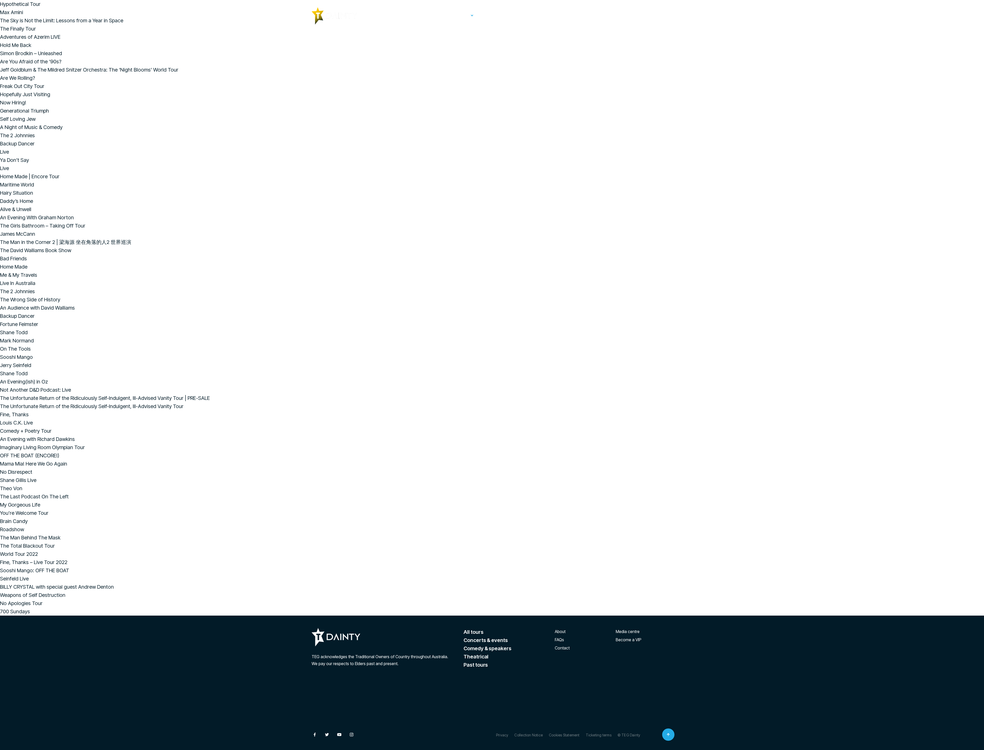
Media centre (628, 631)
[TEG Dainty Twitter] (645, 15)
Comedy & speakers (487, 648)
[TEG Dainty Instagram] (669, 15)
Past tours (493, 15)
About (519, 15)
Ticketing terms (598, 735)
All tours (473, 632)
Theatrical (476, 657)
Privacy (502, 735)
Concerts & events (486, 640)
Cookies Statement (564, 735)
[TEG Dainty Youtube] (657, 15)
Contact (562, 647)
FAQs (539, 15)
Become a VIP (628, 639)
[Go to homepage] (334, 16)
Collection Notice (528, 735)
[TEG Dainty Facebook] (632, 15)
